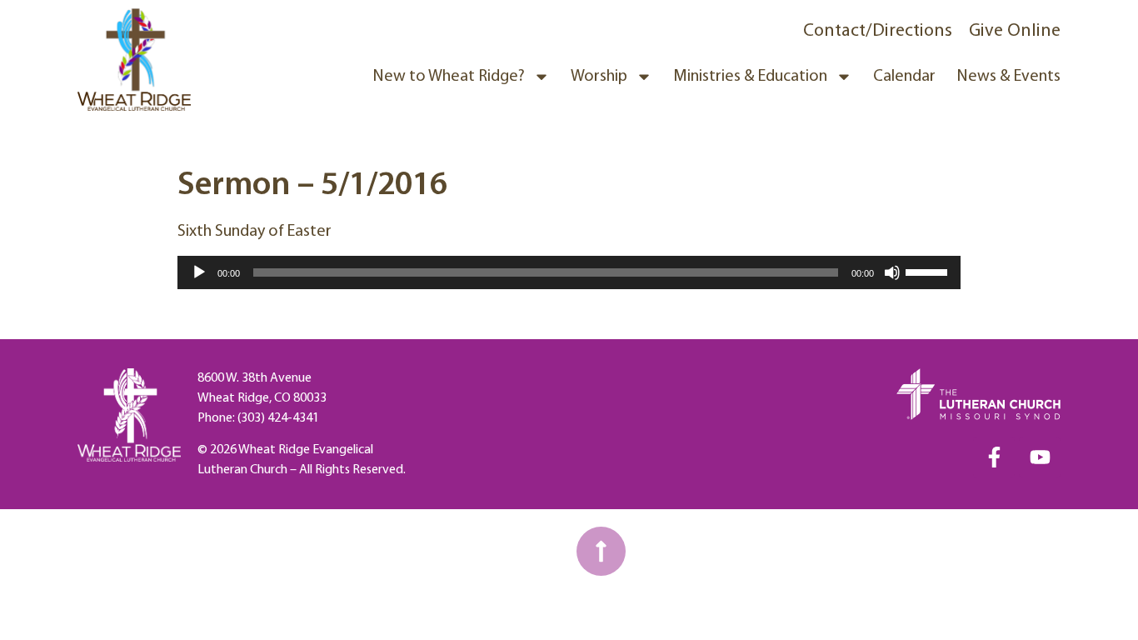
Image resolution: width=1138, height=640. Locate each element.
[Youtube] (1040, 457)
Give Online (1015, 31)
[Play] (199, 272)
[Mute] (892, 272)
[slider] (929, 271)
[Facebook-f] (994, 457)
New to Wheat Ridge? (448, 76)
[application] (569, 272)
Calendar (904, 76)
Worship (599, 76)
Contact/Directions (877, 31)
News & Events (1008, 76)
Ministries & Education (750, 76)
